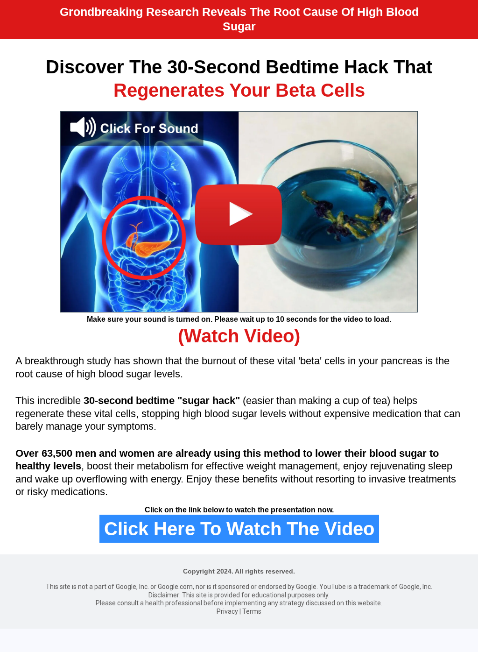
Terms (251, 611)
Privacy (227, 611)
